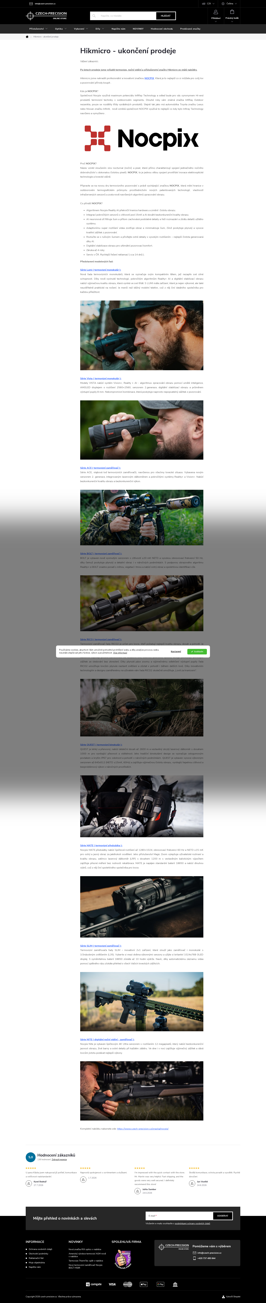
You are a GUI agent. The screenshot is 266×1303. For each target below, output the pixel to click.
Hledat (166, 16)
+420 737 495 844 (206, 1258)
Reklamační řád (36, 1258)
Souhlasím (198, 651)
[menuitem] (38, 29)
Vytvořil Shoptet (233, 1296)
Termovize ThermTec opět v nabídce (86, 1260)
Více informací (120, 652)
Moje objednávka (37, 1262)
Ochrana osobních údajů (40, 1249)
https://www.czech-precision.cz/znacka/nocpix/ (143, 1129)
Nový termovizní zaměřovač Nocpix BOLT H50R (85, 1266)
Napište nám (35, 1267)
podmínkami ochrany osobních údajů (192, 1223)
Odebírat (222, 1215)
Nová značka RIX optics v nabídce (85, 1249)
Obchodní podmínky (38, 1254)
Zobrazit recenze (59, 1159)
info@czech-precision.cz (209, 1252)
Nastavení (176, 651)
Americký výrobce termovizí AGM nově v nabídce (87, 1255)
